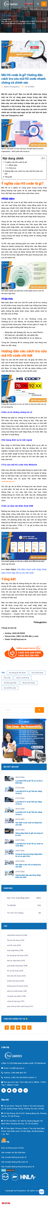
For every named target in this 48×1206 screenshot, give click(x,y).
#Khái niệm (12, 165)
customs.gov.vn (7, 481)
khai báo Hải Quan (16, 976)
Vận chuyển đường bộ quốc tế (13, 1157)
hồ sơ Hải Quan (37, 673)
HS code (7, 678)
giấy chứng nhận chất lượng (20, 1006)
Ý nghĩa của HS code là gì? (16, 162)
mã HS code (14, 945)
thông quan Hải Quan (17, 986)
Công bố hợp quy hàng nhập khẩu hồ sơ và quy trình (28, 855)
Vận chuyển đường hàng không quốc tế (17, 1167)
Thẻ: (3, 673)
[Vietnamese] (31, 4)
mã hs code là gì (22, 678)
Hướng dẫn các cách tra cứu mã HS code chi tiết (24, 172)
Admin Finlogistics (12, 87)
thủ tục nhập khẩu (16, 960)
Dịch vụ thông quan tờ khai (12, 1148)
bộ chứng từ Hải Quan (17, 673)
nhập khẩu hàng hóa (17, 935)
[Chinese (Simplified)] (25, 4)
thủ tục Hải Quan (28, 683)
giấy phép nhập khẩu (17, 966)
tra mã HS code (10, 688)
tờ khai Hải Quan (15, 981)
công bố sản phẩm (16, 996)
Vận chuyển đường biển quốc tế (14, 1162)
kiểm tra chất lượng (17, 991)
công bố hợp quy (15, 1001)
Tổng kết (8, 177)
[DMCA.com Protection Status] (8, 1170)
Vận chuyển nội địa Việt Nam (13, 1153)
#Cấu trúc (12, 168)
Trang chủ (6, 19)
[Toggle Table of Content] (41, 158)
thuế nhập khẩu (15, 950)
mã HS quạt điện (10, 683)
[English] (28, 4)
